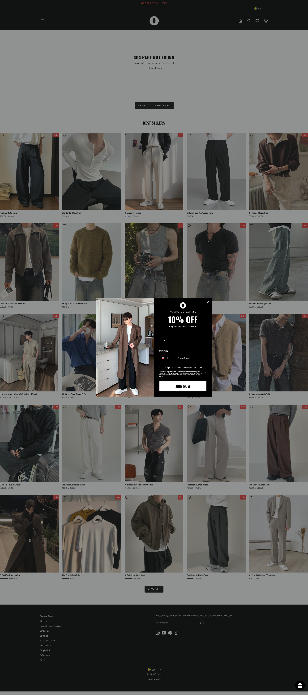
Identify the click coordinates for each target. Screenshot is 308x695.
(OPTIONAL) (164, 351)
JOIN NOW (182, 386)
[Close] (208, 302)
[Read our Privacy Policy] (205, 372)
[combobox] (166, 358)
